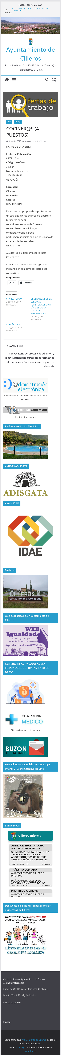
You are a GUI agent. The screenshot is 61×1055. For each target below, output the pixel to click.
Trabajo (18, 122)
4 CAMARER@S (15, 346)
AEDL (9, 122)
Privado (7, 1022)
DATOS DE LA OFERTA (18, 146)
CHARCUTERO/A (14, 298)
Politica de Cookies (12, 1002)
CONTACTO (12, 257)
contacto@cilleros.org (13, 982)
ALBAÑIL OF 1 (13, 324)
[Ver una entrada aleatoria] (54, 79)
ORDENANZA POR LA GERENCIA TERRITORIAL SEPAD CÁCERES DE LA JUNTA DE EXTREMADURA (41, 306)
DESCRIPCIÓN (14, 204)
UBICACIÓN (12, 179)
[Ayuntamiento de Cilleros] (6, 79)
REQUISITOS (13, 245)
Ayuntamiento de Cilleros (35, 141)
